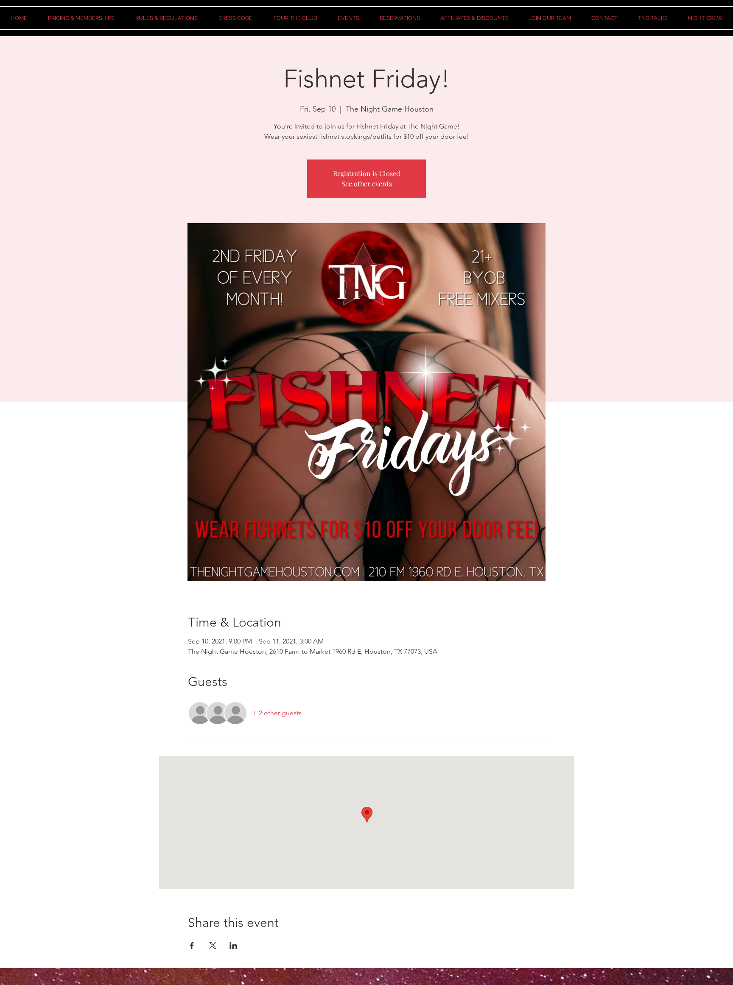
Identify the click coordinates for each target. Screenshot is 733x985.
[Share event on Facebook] (192, 945)
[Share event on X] (213, 945)
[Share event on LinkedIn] (233, 945)
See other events (366, 183)
